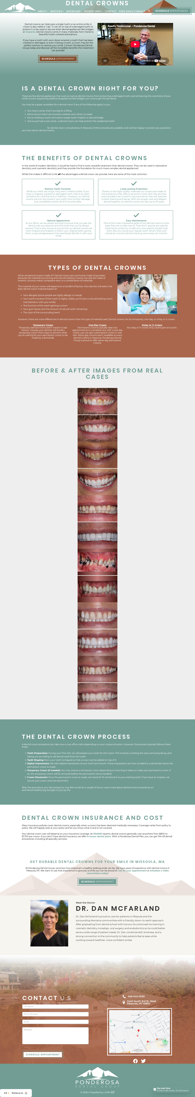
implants (30, 32)
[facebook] (135, 1062)
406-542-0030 (136, 996)
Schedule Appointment (43, 1054)
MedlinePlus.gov (163, 787)
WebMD (97, 834)
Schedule (171, 11)
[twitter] (143, 1062)
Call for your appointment (132, 870)
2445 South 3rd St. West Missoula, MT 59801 (141, 1002)
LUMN (107, 1092)
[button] (148, 11)
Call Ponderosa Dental (34, 128)
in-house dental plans (99, 836)
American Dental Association (87, 790)
